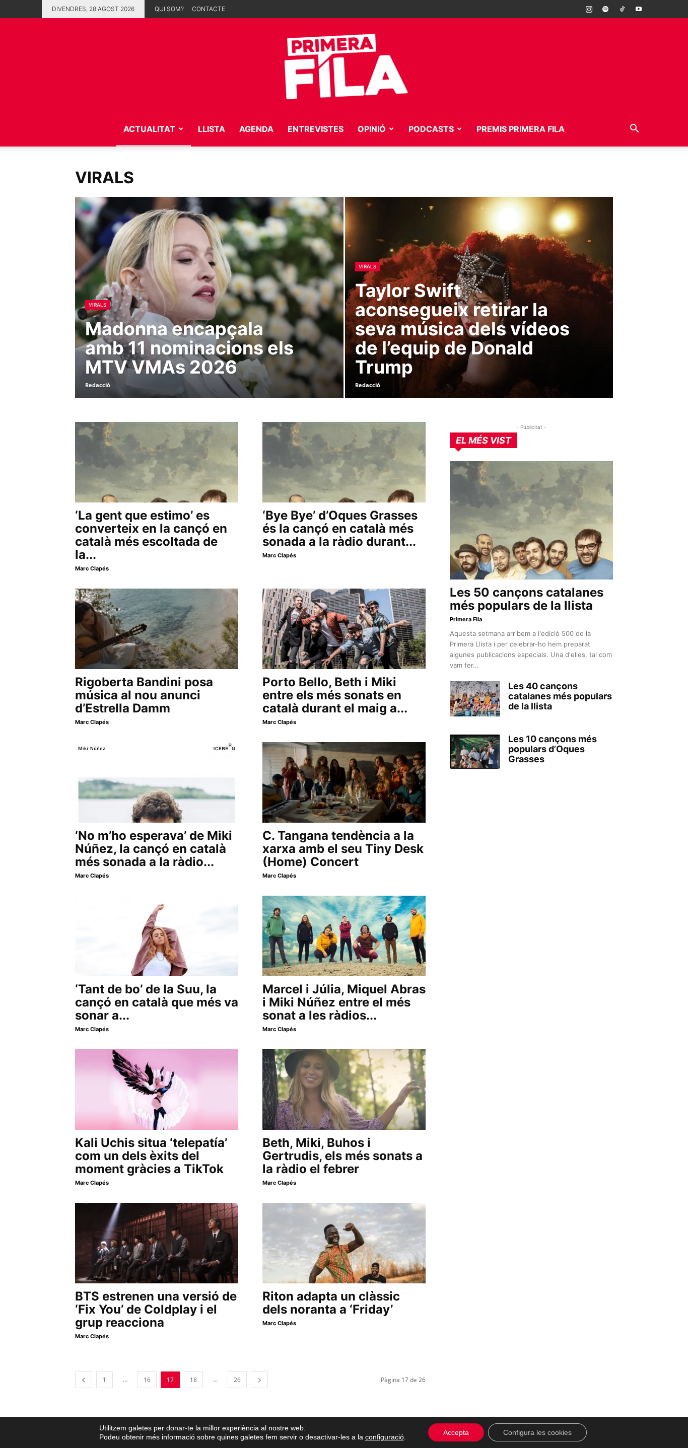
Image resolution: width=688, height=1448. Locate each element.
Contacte (208, 9)
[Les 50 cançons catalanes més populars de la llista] (531, 520)
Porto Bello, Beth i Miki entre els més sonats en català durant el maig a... (334, 695)
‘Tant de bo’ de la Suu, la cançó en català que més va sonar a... (156, 1002)
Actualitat (149, 129)
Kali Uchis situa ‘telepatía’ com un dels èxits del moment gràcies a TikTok (151, 1155)
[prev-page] (83, 1379)
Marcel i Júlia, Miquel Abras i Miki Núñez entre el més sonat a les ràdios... (344, 1002)
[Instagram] (588, 9)
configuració (384, 1437)
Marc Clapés (92, 568)
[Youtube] (638, 9)
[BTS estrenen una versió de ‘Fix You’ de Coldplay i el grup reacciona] (156, 1243)
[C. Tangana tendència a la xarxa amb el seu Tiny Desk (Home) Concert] (344, 782)
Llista (211, 129)
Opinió (372, 129)
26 (237, 1379)
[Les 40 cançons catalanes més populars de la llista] (475, 698)
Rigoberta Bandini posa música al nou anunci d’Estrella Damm (144, 695)
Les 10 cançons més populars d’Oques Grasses (552, 749)
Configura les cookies (537, 1432)
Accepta (456, 1432)
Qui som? (169, 9)
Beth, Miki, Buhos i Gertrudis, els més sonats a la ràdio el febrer (342, 1155)
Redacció (97, 385)
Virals (97, 305)
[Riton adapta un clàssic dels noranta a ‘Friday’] (344, 1243)
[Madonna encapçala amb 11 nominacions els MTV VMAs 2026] (209, 313)
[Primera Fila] (344, 64)
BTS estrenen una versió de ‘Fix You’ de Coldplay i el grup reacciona (156, 1309)
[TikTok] (622, 9)
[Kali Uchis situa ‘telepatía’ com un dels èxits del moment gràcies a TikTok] (156, 1089)
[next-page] (259, 1379)
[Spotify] (605, 9)
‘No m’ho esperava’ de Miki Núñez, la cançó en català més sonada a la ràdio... (153, 848)
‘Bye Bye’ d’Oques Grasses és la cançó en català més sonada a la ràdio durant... (340, 528)
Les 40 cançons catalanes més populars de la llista (560, 696)
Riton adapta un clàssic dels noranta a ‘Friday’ (331, 1303)
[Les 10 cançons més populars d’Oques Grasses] (475, 751)
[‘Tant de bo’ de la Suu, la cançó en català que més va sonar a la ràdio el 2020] (156, 936)
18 (193, 1379)
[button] (634, 129)
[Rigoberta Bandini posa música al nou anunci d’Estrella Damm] (156, 629)
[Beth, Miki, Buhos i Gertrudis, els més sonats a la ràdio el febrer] (344, 1089)
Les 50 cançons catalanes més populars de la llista (526, 599)
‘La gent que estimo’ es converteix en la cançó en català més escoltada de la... (151, 535)
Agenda (256, 129)
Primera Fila (466, 619)
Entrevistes (315, 129)
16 (147, 1379)
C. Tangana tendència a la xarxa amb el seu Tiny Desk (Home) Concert (343, 848)
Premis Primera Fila (520, 129)
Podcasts (431, 129)
